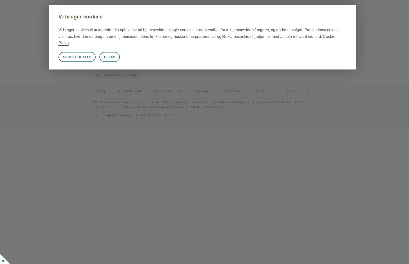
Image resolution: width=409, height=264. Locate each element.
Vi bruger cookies (80, 17)
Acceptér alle (77, 57)
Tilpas (110, 57)
